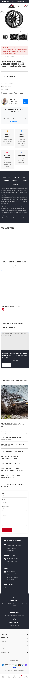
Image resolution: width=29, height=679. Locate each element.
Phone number (6, 506)
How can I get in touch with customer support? (11, 476)
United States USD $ (14, 660)
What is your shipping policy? (12, 451)
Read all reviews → (14, 121)
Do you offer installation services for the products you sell (12, 425)
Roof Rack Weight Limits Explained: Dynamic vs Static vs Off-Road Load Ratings (14, 355)
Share (21, 92)
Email (4, 499)
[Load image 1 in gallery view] (5, 37)
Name (4, 493)
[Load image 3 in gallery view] (23, 37)
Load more (5, 365)
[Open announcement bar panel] (26, 2)
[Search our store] (19, 6)
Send (7, 530)
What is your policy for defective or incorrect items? (12, 469)
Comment (4, 512)
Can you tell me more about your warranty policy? (11, 457)
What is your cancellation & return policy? (11, 438)
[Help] (27, 6)
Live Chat (25, 101)
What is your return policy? (11, 463)
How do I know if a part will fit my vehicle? (12, 445)
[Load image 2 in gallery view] (14, 37)
